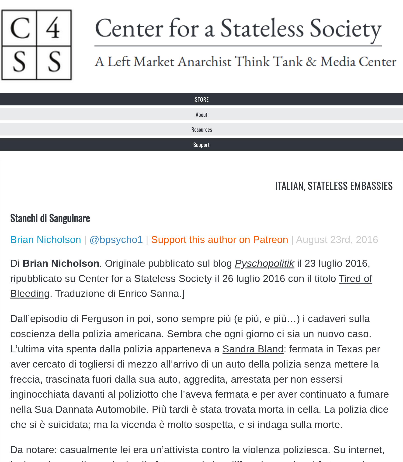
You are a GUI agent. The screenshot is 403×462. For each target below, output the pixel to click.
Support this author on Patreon (219, 239)
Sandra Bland (253, 348)
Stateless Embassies (350, 185)
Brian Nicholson (45, 239)
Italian (289, 185)
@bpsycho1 (116, 239)
